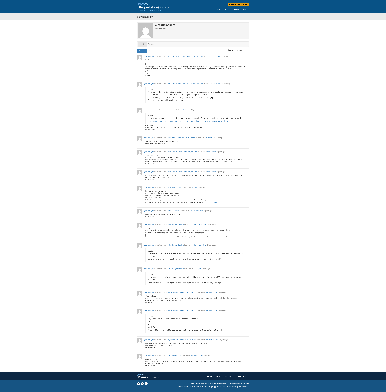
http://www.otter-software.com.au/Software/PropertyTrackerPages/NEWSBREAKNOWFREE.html (188, 121)
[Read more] (212, 202)
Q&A (226, 10)
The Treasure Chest (196, 211)
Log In (245, 10)
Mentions (152, 51)
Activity (142, 44)
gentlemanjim (149, 56)
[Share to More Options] (146, 383)
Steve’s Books (242, 376)
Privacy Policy (245, 383)
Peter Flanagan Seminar (176, 224)
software (171, 110)
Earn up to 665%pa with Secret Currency (181, 138)
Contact (228, 376)
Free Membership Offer (238, 4)
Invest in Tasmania (174, 211)
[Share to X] (142, 383)
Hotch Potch (217, 56)
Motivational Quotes (175, 187)
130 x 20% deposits (174, 355)
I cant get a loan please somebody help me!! (183, 152)
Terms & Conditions (234, 383)
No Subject (186, 110)
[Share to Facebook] (138, 383)
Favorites (162, 51)
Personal (142, 51)
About (218, 376)
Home (218, 10)
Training (235, 10)
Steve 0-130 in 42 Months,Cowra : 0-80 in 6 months (185, 56)
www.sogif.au (245, 388)
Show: (230, 50)
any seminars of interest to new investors (182, 292)
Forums (151, 44)
